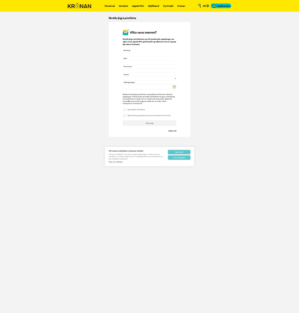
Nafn (125, 58)
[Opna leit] (199, 6)
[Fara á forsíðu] (79, 6)
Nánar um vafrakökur (116, 162)
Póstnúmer (128, 66)
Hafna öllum (179, 152)
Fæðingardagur (129, 82)
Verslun (126, 74)
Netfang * (127, 50)
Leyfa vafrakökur (179, 157)
